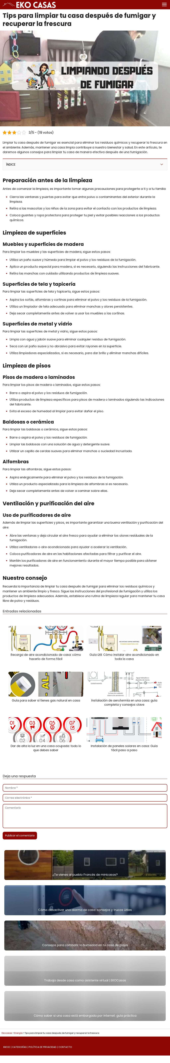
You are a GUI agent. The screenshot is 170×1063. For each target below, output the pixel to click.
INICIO (6, 1047)
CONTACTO (65, 1047)
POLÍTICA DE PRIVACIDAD (42, 1047)
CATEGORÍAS (19, 1047)
